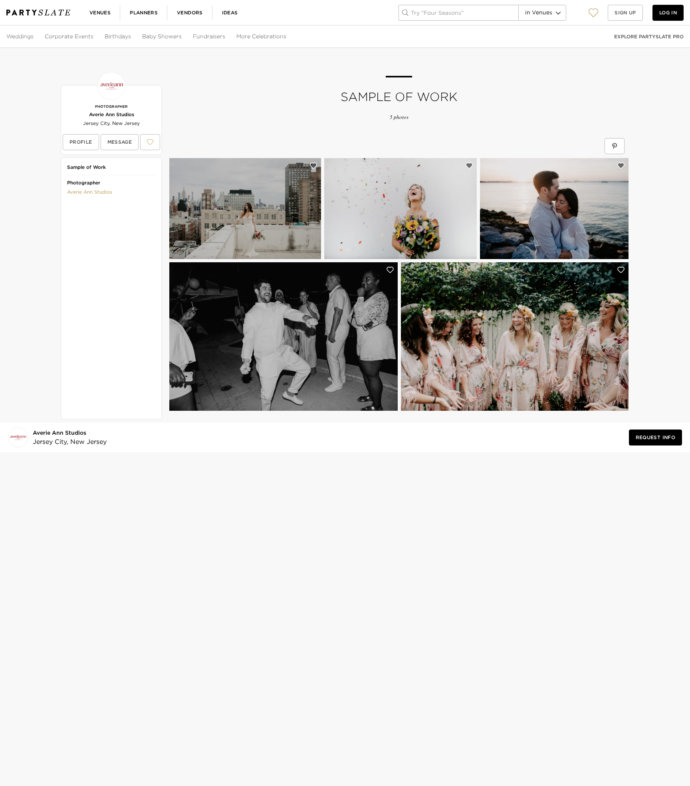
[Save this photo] (313, 165)
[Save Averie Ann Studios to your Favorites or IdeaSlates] (150, 142)
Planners (144, 13)
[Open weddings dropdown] (34, 37)
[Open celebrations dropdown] (287, 37)
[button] (593, 12)
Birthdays (118, 36)
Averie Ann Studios (111, 114)
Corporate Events (69, 36)
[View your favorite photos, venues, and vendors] (593, 13)
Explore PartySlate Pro (649, 37)
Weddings (20, 36)
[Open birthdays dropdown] (132, 37)
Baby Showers (162, 36)
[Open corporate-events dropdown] (94, 37)
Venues (100, 13)
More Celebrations (261, 36)
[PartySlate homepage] (38, 13)
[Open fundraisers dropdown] (226, 37)
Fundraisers (209, 36)
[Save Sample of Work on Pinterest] (615, 146)
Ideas (230, 13)
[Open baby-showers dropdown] (182, 37)
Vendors (190, 13)
